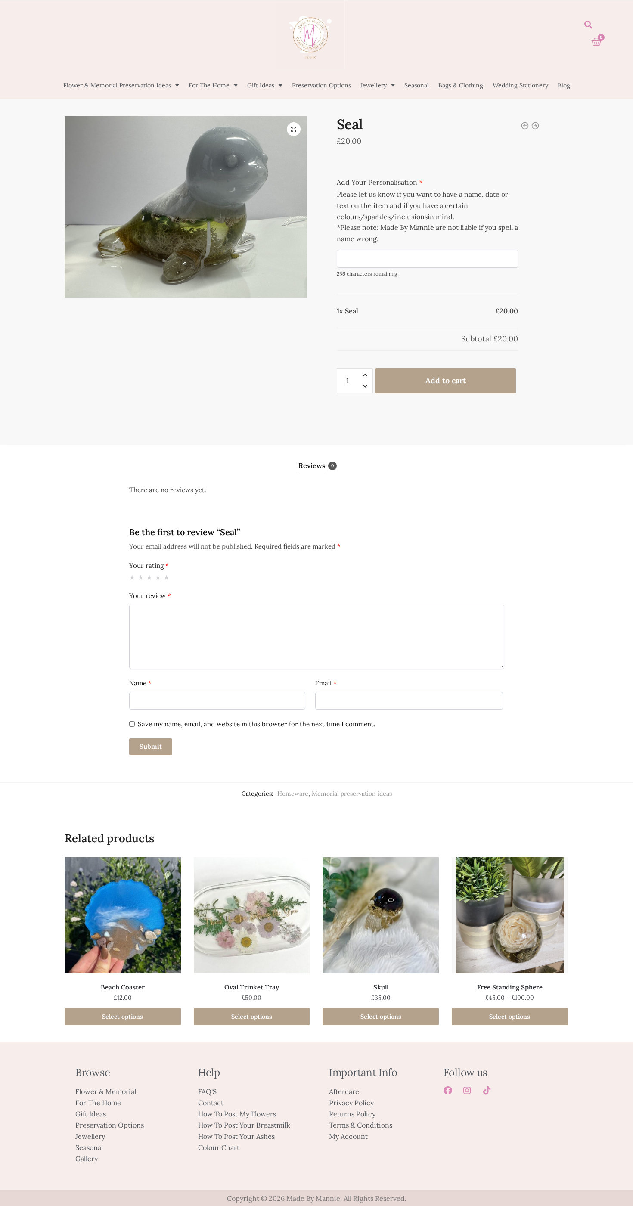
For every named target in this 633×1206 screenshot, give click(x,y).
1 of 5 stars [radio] (132, 577)
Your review (150, 596)
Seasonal (416, 85)
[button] (588, 25)
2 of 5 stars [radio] (141, 577)
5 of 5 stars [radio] (167, 577)
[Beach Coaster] (123, 915)
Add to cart (445, 380)
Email (326, 683)
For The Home (209, 85)
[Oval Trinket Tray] (252, 915)
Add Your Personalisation (379, 182)
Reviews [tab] (312, 465)
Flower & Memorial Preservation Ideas (117, 85)
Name (140, 683)
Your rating (149, 565)
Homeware (292, 793)
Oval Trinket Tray (251, 987)
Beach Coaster (123, 987)
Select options (122, 1016)
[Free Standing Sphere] (510, 915)
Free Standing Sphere (510, 987)
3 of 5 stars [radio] (149, 577)
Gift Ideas (260, 85)
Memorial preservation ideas (352, 793)
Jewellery (373, 85)
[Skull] (381, 915)
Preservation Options (321, 85)
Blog (564, 85)
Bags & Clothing (460, 85)
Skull (380, 987)
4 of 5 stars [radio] (158, 577)
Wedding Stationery (520, 85)
